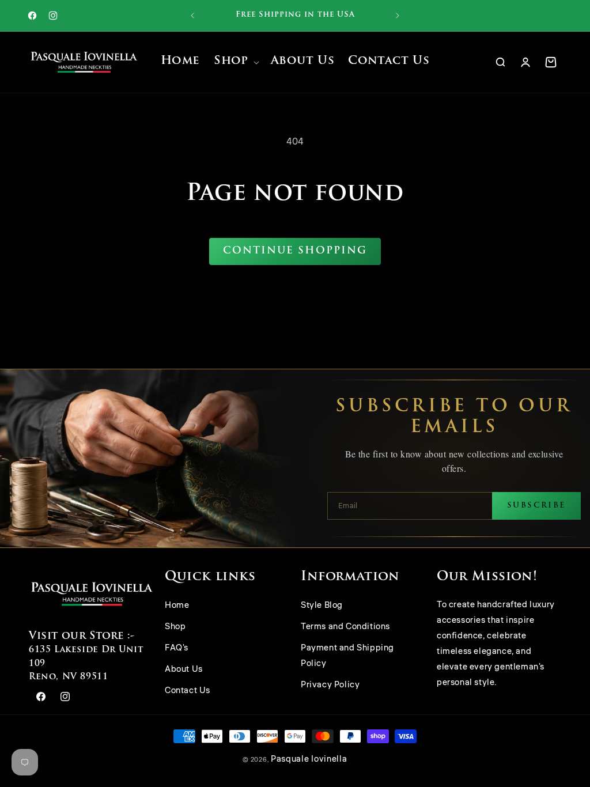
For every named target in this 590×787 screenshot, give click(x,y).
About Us (184, 669)
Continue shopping (295, 251)
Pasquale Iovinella (309, 759)
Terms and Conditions (345, 626)
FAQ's (176, 648)
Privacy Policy (330, 685)
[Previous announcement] (192, 16)
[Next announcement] (397, 16)
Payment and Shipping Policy (347, 655)
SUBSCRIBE (536, 505)
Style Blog (322, 605)
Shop (175, 626)
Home (177, 605)
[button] (235, 62)
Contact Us (187, 690)
